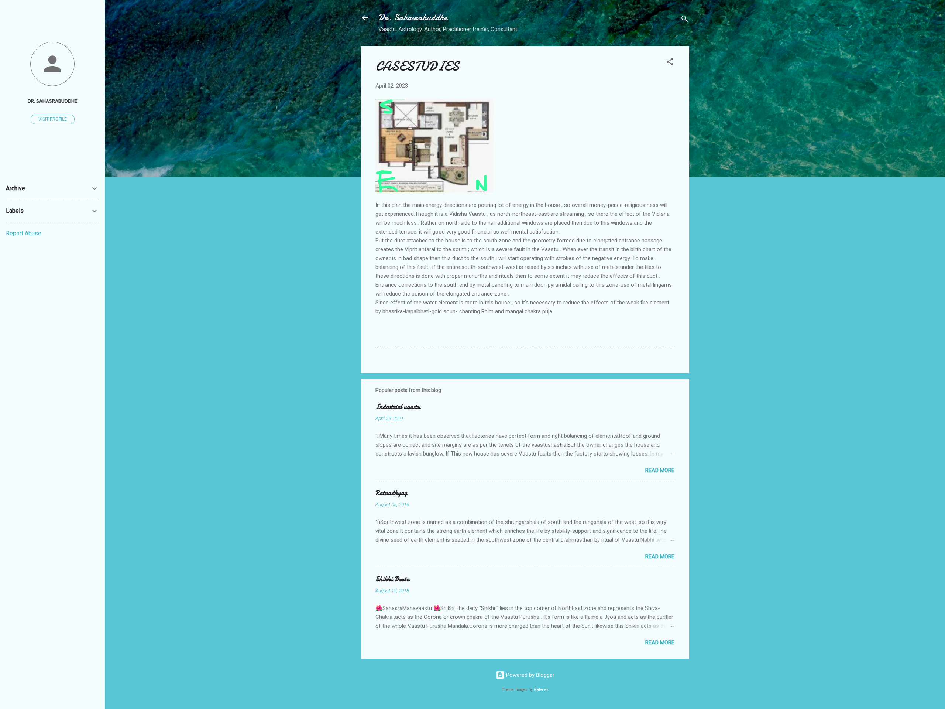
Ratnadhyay (391, 493)
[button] (670, 63)
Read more (659, 470)
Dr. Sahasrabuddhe (412, 17)
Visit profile (52, 119)
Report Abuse (23, 233)
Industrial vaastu (397, 407)
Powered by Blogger (529, 675)
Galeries (541, 689)
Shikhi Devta (392, 579)
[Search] (684, 20)
